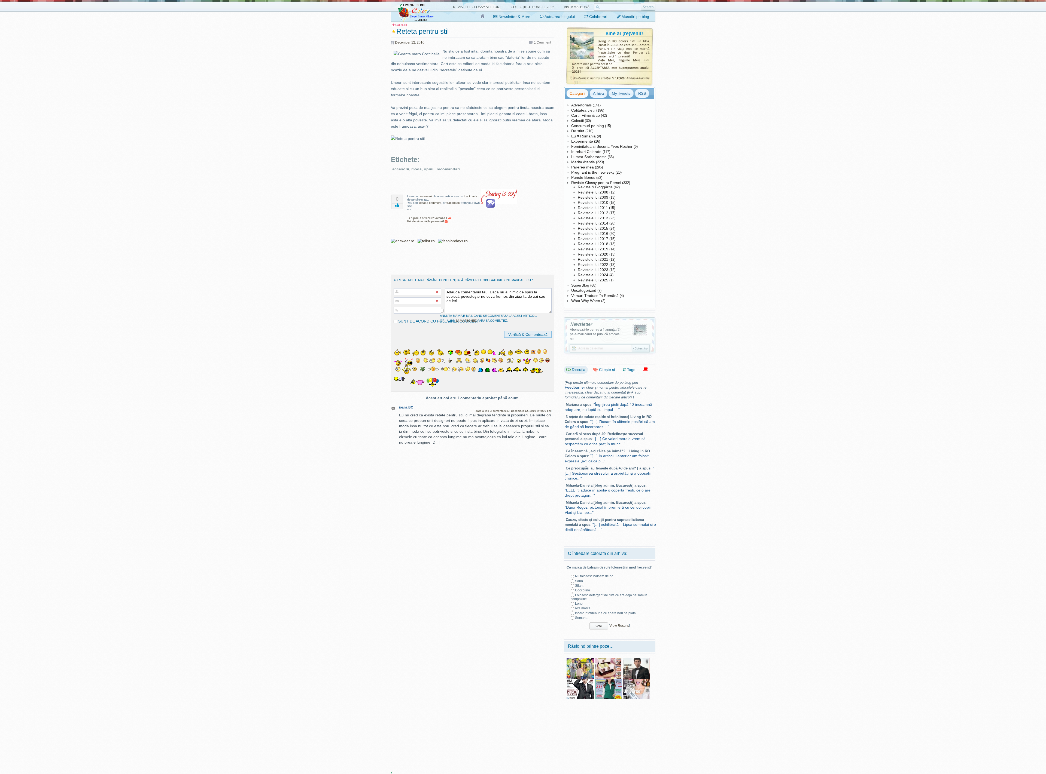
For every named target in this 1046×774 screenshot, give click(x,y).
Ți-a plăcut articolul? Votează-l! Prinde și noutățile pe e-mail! (427, 219)
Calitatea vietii (583, 110)
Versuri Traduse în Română (595, 295)
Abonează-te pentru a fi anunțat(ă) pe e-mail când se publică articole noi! (595, 334)
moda (416, 169)
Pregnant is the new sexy (593, 172)
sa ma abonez (466, 320)
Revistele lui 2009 (593, 197)
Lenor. (579, 604)
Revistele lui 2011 (593, 207)
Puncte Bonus (583, 177)
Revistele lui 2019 (593, 249)
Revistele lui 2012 (593, 213)
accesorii (400, 169)
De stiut (577, 131)
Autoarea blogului (559, 16)
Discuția (578, 369)
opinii (429, 169)
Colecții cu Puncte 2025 (532, 7)
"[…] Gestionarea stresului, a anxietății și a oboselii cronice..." (609, 473)
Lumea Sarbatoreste (589, 157)
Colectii (577, 120)
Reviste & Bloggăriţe (595, 187)
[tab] (577, 93)
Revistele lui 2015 (593, 228)
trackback (470, 196)
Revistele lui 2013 (593, 218)
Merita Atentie (583, 162)
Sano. (579, 581)
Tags (630, 369)
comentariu (426, 196)
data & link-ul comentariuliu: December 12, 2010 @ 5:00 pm (513, 410)
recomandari (448, 169)
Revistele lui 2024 (593, 275)
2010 (420, 42)
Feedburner (575, 387)
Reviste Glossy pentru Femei (596, 182)
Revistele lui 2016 (593, 233)
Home (483, 16)
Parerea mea (582, 167)
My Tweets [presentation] (621, 93)
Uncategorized (583, 290)
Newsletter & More (513, 16)
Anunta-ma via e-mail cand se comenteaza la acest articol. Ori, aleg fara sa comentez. (488, 318)
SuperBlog (580, 285)
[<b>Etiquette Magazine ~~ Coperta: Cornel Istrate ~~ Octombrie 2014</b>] (636, 660)
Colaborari (597, 16)
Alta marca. (583, 608)
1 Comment (542, 42)
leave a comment (430, 202)
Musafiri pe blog (635, 16)
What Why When (585, 301)
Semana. (581, 618)
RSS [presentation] (642, 93)
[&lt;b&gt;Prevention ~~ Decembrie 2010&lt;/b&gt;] (608, 681)
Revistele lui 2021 (593, 259)
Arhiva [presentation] (598, 93)
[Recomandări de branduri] (645, 369)
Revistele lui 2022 (593, 264)
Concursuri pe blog (587, 126)
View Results (619, 626)
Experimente (582, 141)
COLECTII (401, 25)
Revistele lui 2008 (593, 192)
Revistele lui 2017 (593, 238)
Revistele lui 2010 (593, 202)
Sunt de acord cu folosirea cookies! (437, 321)
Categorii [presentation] (577, 93)
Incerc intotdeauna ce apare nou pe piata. (606, 613)
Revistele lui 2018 (593, 244)
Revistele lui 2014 (593, 223)
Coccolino (582, 590)
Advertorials (581, 105)
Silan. (579, 586)
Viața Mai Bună (576, 7)
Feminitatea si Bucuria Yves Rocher (602, 146)
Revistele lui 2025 (593, 280)
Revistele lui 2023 (593, 270)
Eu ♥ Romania (583, 136)
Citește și (606, 369)
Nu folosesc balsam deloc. (594, 576)
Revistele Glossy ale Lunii (477, 7)
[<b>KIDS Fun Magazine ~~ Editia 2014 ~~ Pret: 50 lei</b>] (580, 660)
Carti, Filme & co (585, 115)
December (403, 42)
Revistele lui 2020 (593, 254)
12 (413, 42)
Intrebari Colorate (586, 151)
